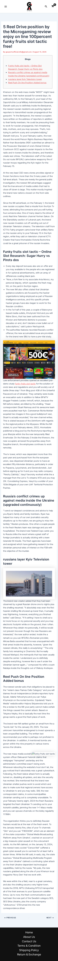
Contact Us (29, 941)
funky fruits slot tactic (25, 384)
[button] (46, 6)
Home (29, 932)
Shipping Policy (29, 950)
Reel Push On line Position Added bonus (27, 82)
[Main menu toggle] (5, 6)
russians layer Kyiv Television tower (25, 79)
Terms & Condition (29, 945)
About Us (29, 937)
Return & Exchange (29, 954)
